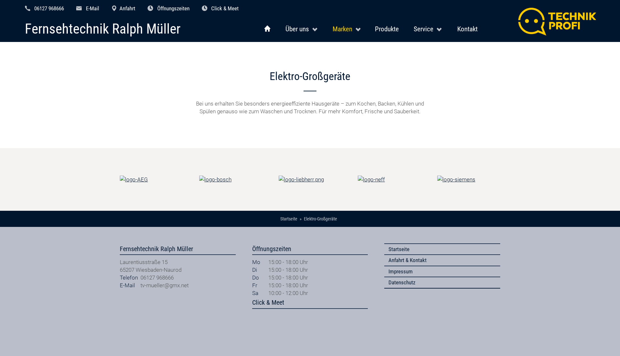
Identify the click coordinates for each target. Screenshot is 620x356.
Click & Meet (225, 8)
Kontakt (467, 29)
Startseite (398, 249)
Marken (342, 29)
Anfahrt (127, 8)
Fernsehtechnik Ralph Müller (103, 29)
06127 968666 (49, 8)
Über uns (297, 29)
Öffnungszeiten (173, 8)
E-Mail (92, 8)
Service (423, 29)
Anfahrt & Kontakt (407, 260)
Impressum (400, 271)
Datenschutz (401, 282)
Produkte (387, 29)
